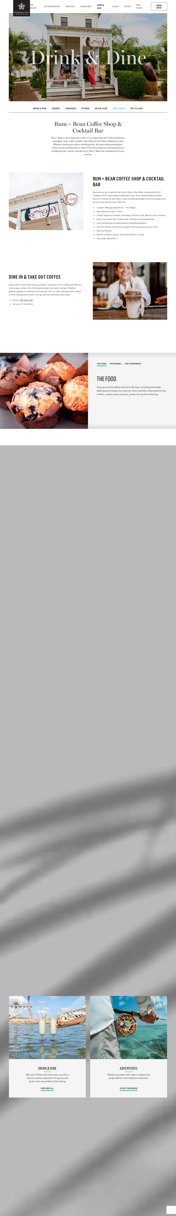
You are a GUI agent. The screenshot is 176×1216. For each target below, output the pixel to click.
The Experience (133, 363)
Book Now (159, 6)
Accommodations (52, 6)
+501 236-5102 (26, 300)
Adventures (86, 6)
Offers (127, 6)
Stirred (85, 108)
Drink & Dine (100, 6)
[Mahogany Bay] (21, 6)
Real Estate (139, 6)
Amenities (70, 6)
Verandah (70, 108)
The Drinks (116, 363)
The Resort (33, 6)
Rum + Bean (119, 108)
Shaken (56, 108)
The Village (136, 108)
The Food (101, 363)
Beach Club (101, 108)
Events (115, 6)
